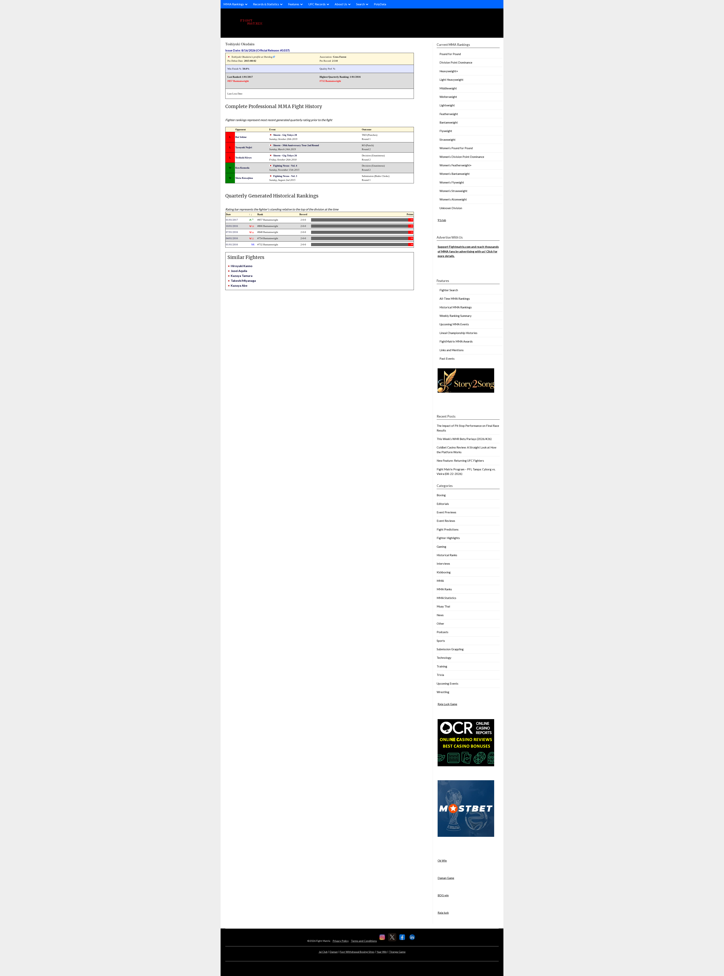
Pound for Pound (450, 54)
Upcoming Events (447, 683)
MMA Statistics (446, 598)
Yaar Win (382, 951)
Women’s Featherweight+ (455, 165)
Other (440, 623)
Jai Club (323, 951)
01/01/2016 (232, 244)
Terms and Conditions (364, 940)
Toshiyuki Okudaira (239, 44)
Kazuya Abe (239, 285)
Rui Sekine (241, 137)
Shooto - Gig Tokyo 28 (285, 135)
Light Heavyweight (451, 79)
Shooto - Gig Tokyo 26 (285, 155)
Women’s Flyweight (451, 182)
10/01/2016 (232, 226)
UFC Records (317, 4)
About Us (341, 4)
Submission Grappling (450, 649)
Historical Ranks (447, 555)
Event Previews (446, 512)
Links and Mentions (451, 350)
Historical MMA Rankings (455, 307)
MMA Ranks (444, 589)
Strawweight (447, 139)
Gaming (441, 546)
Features (293, 4)
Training (442, 666)
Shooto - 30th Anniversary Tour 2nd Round (296, 145)
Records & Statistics (266, 4)
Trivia (440, 675)
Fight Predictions (448, 529)
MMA (440, 580)
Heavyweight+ (448, 71)
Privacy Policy (341, 940)
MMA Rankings (233, 4)
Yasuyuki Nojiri (243, 147)
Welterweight (448, 96)
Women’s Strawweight (453, 191)
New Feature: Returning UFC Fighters (460, 460)
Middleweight (448, 88)
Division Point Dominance (455, 62)
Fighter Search (448, 290)
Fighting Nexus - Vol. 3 (285, 176)
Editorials (443, 503)
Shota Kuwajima (244, 178)
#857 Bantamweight (238, 81)
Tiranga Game (397, 951)
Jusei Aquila (239, 271)
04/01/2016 (232, 238)
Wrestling (443, 692)
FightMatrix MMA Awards (456, 341)
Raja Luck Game (447, 704)
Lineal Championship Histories (458, 333)
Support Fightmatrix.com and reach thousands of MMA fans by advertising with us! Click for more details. (468, 251)
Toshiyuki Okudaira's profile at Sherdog (251, 56)
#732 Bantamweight (330, 81)
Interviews (443, 563)
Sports (441, 640)
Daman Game (446, 878)
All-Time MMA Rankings (454, 298)
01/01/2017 (232, 219)
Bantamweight (448, 122)
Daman (334, 951)
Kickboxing (444, 572)
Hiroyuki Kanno (241, 266)
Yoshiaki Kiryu (243, 157)
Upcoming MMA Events (454, 324)
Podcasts (442, 632)
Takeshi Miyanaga (243, 280)
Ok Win (442, 860)
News (440, 615)
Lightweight (447, 105)
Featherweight (448, 114)
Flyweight (445, 131)
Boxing (441, 495)
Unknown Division (450, 208)
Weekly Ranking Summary (455, 315)
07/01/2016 (232, 232)
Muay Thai (443, 606)
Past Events (447, 358)
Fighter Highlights (448, 538)
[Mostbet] (466, 835)
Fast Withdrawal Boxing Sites (357, 951)
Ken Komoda (242, 167)
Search (360, 4)
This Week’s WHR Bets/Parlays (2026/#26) (464, 439)
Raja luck (443, 912)
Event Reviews (446, 520)
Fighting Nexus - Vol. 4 (285, 165)
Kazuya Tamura (241, 275)
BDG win (443, 895)
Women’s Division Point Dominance (461, 156)
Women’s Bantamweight (454, 173)
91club (442, 220)
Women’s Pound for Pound (456, 148)
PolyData (380, 4)
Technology (444, 657)
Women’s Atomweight (453, 199)
